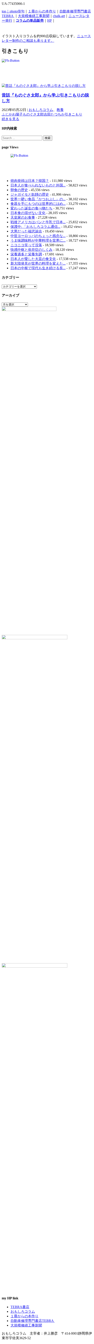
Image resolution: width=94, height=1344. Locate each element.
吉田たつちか (54, 114)
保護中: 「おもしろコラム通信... (35, 226)
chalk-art (59, 16)
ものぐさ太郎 (33, 114)
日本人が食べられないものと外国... (38, 185)
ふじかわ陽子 (12, 114)
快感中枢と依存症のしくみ (31, 249)
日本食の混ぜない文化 (27, 213)
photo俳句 (17, 11)
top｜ (6, 11)
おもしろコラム (41, 110)
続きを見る (10, 119)
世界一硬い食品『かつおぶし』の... (38, 199)
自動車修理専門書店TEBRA (32, 1321)
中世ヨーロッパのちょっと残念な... (38, 236)
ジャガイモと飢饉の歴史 (29, 194)
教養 (60, 110)
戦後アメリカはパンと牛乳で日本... (38, 222)
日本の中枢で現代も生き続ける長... (38, 268)
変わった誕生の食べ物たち (31, 208)
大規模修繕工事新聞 (33, 16)
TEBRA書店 (19, 1307)
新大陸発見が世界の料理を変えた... (38, 263)
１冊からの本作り (42, 11)
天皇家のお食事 (22, 217)
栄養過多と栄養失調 (26, 254)
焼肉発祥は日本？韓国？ (29, 181)
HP (49, 20)
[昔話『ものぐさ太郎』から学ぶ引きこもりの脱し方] (44, 86)
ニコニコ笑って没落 (26, 245)
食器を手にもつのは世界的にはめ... (38, 204)
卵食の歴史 (19, 190)
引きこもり (73, 114)
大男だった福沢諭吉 (26, 231)
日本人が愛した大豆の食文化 (33, 259)
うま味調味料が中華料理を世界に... (38, 240)
